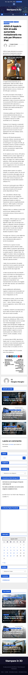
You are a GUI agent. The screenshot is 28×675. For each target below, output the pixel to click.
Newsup (22, 666)
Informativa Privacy (23, 671)
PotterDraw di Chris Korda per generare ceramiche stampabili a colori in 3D (9, 362)
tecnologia (6, 23)
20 (14, 553)
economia (20, 597)
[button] (23, 14)
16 (23, 550)
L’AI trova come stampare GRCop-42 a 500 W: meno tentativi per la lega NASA (13, 400)
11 (7, 550)
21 (17, 553)
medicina (5, 599)
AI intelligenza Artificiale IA (9, 410)
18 (7, 553)
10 (4, 550)
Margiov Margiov (14, 44)
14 (17, 550)
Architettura (7, 645)
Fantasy (15, 402)
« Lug (3, 562)
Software (19, 410)
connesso (11, 444)
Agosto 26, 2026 (9, 605)
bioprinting (13, 597)
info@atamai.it (6, 580)
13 (14, 550)
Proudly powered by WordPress (10, 666)
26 (10, 556)
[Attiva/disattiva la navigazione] (13, 14)
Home (2, 671)
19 (10, 553)
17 (4, 553)
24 (4, 556)
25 (7, 556)
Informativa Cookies (13, 671)
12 (10, 550)
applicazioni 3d (7, 426)
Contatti (6, 671)
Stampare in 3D (14, 9)
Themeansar (14, 668)
